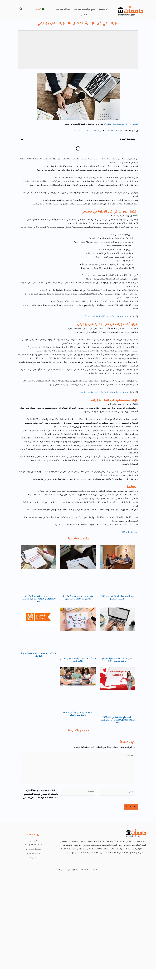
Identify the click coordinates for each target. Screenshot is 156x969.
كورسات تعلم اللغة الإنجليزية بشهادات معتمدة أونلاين (105, 392)
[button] (20, 8)
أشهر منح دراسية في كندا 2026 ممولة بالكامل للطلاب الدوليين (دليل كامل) (117, 720)
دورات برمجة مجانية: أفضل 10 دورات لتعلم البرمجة (107, 316)
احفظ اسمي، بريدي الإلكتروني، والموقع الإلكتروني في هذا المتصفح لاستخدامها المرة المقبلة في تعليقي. (40, 794)
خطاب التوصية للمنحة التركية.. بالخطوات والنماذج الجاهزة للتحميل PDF (39, 599)
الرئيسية (103, 9)
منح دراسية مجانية (84, 9)
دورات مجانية (63, 9)
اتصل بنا (82, 15)
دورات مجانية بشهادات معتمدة (117, 124)
